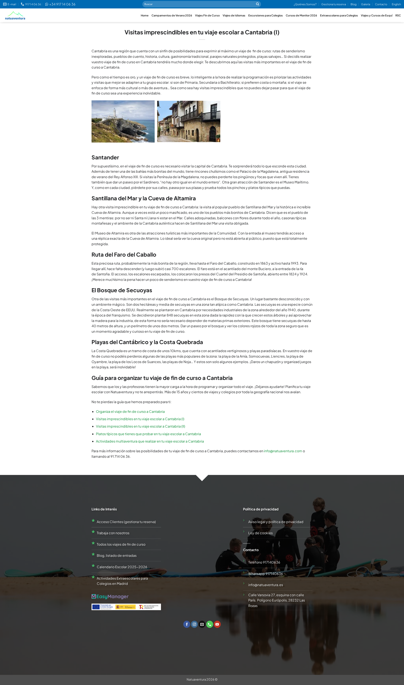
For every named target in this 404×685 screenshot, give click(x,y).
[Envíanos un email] (202, 624)
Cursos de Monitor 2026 (301, 15)
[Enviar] (257, 4)
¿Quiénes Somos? (305, 4)
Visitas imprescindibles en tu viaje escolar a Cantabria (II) (140, 426)
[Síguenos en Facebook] (186, 624)
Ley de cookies (260, 533)
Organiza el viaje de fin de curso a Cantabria (130, 411)
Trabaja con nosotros (113, 533)
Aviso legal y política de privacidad (275, 521)
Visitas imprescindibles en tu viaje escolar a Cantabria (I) (140, 419)
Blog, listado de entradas (117, 555)
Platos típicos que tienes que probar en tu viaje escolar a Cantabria (148, 434)
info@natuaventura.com (283, 451)
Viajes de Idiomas (234, 15)
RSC (398, 15)
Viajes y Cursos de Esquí (376, 15)
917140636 (271, 562)
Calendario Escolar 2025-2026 (122, 567)
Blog (353, 4)
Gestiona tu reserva (333, 4)
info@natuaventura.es (265, 585)
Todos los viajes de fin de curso (121, 544)
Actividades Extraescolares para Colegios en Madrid (122, 581)
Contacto (381, 4)
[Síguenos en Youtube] (217, 624)
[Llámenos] (209, 624)
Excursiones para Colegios (265, 15)
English (396, 4)
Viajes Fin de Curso (207, 15)
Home (145, 15)
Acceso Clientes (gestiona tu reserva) (126, 521)
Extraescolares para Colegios (339, 15)
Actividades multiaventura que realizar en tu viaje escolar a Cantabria (150, 441)
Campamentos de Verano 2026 (172, 15)
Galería (365, 4)
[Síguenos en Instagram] (194, 624)
